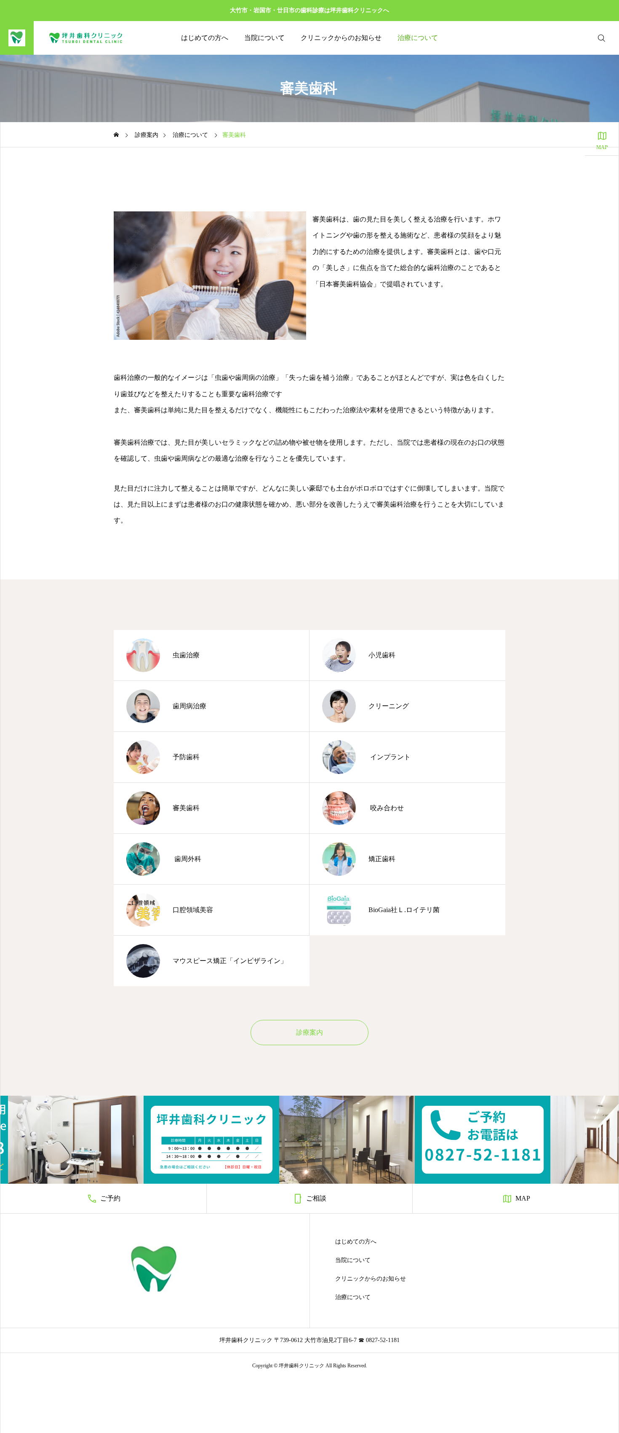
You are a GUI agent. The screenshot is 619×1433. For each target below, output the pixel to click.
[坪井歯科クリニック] (69, 38)
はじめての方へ (204, 37)
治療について (418, 37)
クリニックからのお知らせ (341, 37)
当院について (264, 37)
